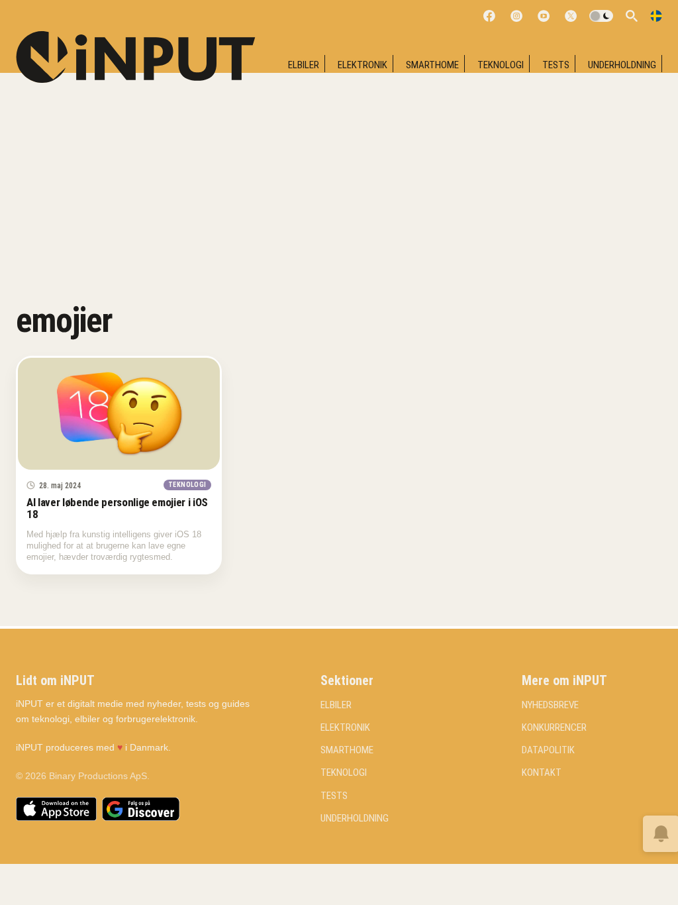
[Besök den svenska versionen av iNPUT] (656, 16)
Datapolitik (548, 750)
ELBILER (303, 65)
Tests (555, 65)
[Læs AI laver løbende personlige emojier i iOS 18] (119, 414)
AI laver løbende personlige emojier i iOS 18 (117, 508)
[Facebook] (489, 16)
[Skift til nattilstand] (601, 16)
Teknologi (500, 65)
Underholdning (622, 65)
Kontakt (541, 773)
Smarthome (432, 65)
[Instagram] (516, 16)
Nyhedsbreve (550, 705)
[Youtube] (543, 16)
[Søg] (631, 16)
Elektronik (362, 65)
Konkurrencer (554, 728)
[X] (570, 16)
